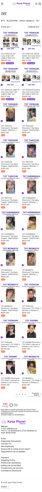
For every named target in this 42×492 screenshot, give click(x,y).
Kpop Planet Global (15, 482)
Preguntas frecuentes (11, 441)
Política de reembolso (11, 463)
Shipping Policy (8, 460)
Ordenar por (33, 27)
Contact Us (6, 444)
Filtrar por (5, 27)
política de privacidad (11, 465)
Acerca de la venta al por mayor (15, 449)
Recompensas (7, 446)
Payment (5, 457)
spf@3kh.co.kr (12, 428)
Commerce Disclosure (11, 470)
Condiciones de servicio (12, 468)
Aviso (3, 438)
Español (4, 487)
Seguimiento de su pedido (13, 451)
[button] (36, 4)
